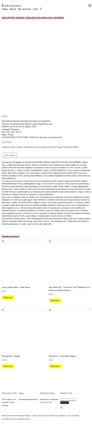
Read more (8, 297)
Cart (35, 9)
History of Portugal (55, 147)
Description (10, 155)
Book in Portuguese (40, 147)
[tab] (10, 155)
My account (24, 9)
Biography (28, 147)
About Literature (17, 147)
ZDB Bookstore (12, 6)
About (13, 9)
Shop (5, 9)
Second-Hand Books (71, 147)
